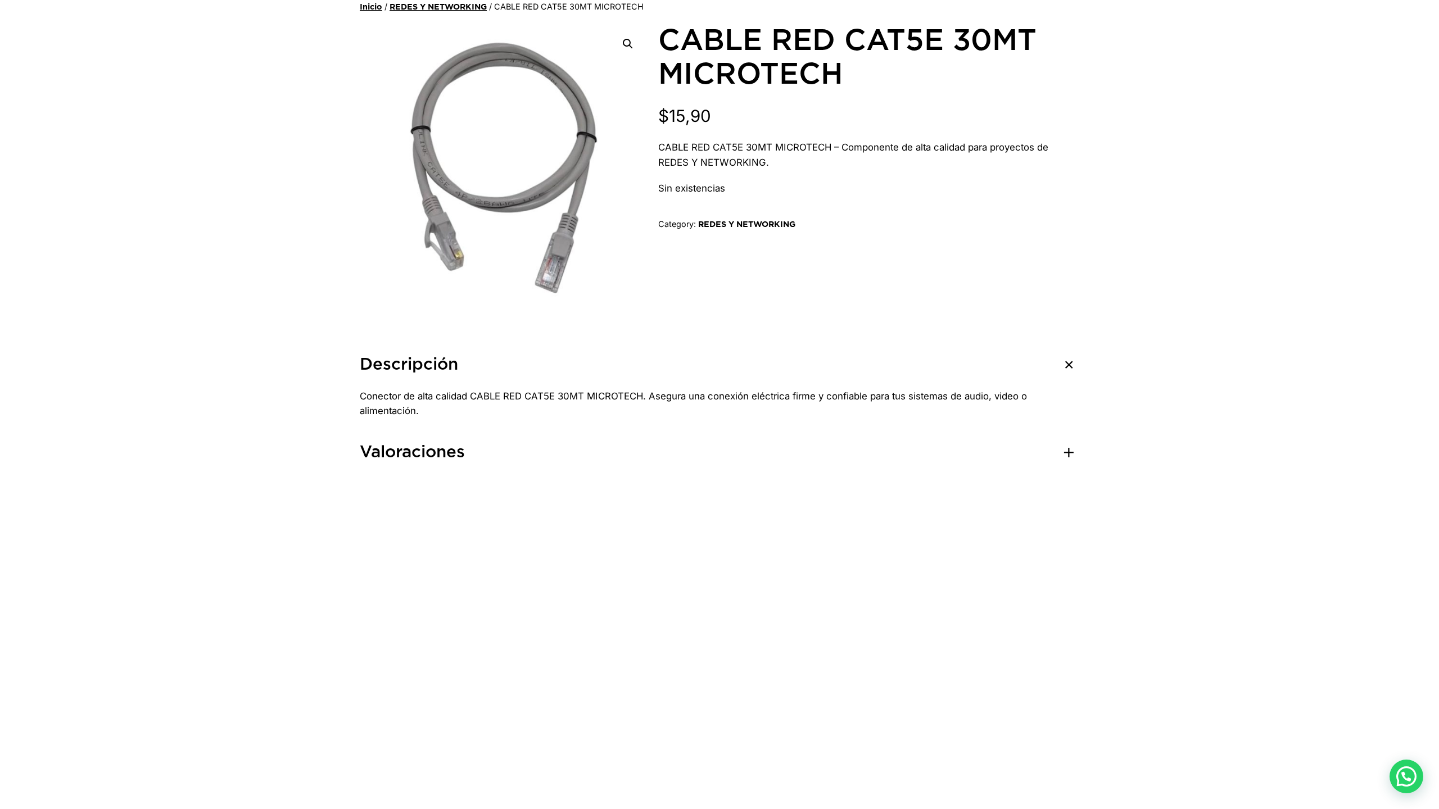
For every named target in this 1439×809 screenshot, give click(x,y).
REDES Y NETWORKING (438, 7)
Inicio (371, 7)
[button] (628, 44)
